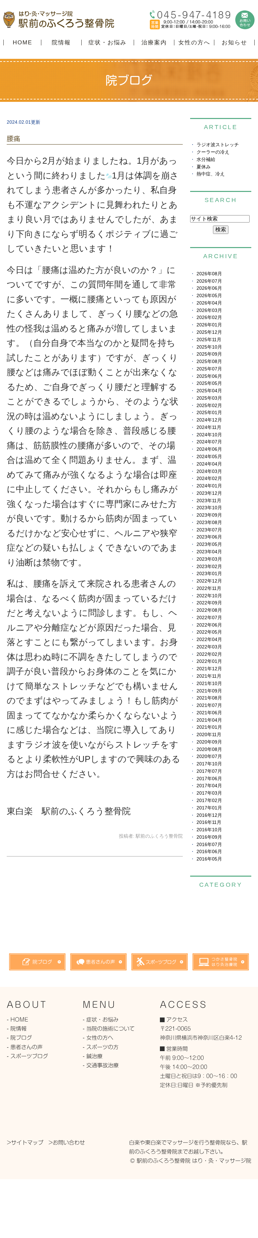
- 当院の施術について (109, 1028)
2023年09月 (209, 515)
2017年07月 (209, 771)
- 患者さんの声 (25, 1047)
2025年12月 (209, 332)
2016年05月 (209, 859)
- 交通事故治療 (101, 1065)
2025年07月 (209, 368)
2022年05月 (209, 632)
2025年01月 (209, 412)
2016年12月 (209, 815)
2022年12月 (209, 581)
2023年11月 (209, 500)
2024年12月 (209, 420)
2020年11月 (209, 734)
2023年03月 (209, 559)
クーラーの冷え (213, 152)
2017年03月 (209, 793)
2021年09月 (209, 690)
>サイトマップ (25, 1142)
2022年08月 (209, 610)
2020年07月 (209, 756)
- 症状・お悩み (101, 1019)
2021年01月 (209, 727)
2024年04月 (209, 464)
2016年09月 (209, 837)
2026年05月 (209, 295)
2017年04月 (209, 785)
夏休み (204, 166)
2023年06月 (209, 537)
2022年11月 (209, 588)
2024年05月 (209, 456)
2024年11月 (209, 427)
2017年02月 (209, 800)
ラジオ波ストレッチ (218, 144)
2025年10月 (209, 347)
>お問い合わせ (66, 1142)
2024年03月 (209, 471)
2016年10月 (209, 829)
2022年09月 (209, 602)
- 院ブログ (19, 1037)
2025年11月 (209, 339)
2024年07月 (209, 441)
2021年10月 (209, 683)
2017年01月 (209, 807)
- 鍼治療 (92, 1056)
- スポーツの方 (101, 1047)
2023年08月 (209, 522)
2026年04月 (209, 303)
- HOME (17, 1019)
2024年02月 (209, 478)
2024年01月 (209, 485)
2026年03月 (209, 310)
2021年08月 (209, 698)
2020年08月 (209, 749)
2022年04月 (209, 639)
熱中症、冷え (211, 173)
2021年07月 (209, 705)
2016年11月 (209, 822)
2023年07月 (209, 529)
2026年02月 (209, 317)
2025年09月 (209, 354)
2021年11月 (209, 676)
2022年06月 (209, 625)
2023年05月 (209, 544)
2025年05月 (209, 383)
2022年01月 (209, 661)
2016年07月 (209, 844)
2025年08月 (209, 361)
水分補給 (206, 159)
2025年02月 (209, 405)
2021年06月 (209, 712)
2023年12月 (209, 493)
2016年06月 (209, 851)
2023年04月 (209, 551)
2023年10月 (209, 507)
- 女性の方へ (98, 1037)
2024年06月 (209, 449)
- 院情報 (17, 1028)
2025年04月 (209, 390)
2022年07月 (209, 617)
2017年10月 (209, 763)
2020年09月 (209, 742)
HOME (22, 42)
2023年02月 (209, 566)
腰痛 (13, 138)
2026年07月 (209, 281)
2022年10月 (209, 595)
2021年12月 (209, 668)
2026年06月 (209, 288)
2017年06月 (209, 778)
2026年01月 (209, 324)
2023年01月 (209, 573)
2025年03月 (209, 398)
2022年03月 (209, 646)
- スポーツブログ (27, 1056)
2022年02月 (209, 654)
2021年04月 (209, 720)
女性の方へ (194, 42)
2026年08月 (209, 273)
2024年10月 (209, 434)
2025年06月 (209, 376)
